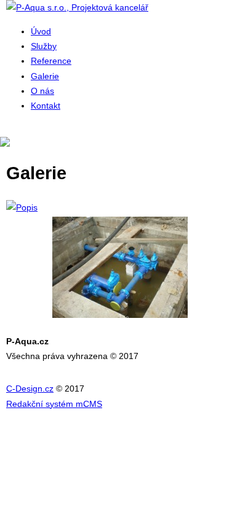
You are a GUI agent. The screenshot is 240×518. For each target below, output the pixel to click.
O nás (42, 91)
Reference (51, 61)
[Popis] (120, 207)
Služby (44, 46)
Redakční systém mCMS (54, 404)
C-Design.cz (30, 388)
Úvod (41, 31)
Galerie (45, 76)
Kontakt (45, 105)
